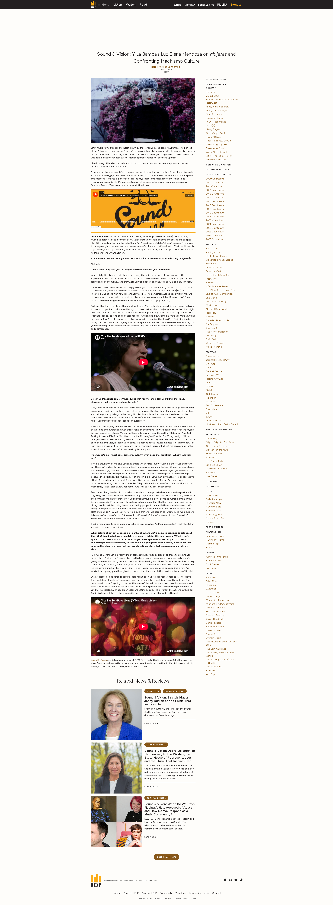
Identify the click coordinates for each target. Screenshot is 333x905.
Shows (209, 573)
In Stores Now (213, 502)
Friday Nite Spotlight (217, 110)
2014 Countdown (215, 197)
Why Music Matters (216, 159)
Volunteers (181, 893)
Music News (212, 495)
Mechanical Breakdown (217, 600)
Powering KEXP (214, 532)
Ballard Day (211, 438)
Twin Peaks (211, 339)
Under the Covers (215, 343)
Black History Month (216, 256)
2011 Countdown (214, 186)
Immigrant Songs (214, 118)
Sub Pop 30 (212, 328)
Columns (211, 88)
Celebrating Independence (219, 259)
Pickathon (211, 397)
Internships (195, 893)
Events (177, 5)
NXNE (209, 390)
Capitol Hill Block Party (217, 359)
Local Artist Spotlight (217, 301)
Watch (131, 4)
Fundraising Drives (215, 536)
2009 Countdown (215, 178)
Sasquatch (211, 409)
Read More (150, 723)
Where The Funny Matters (219, 155)
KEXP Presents (213, 510)
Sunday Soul (212, 634)
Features (211, 244)
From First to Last (215, 267)
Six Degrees (212, 324)
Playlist (222, 4)
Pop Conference (214, 405)
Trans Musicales (214, 420)
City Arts (210, 363)
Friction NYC (212, 375)
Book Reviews (213, 564)
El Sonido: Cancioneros (219, 170)
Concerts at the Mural (217, 449)
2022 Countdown (215, 227)
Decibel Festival (214, 371)
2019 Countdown (215, 216)
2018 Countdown (215, 212)
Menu (105, 4)
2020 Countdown (215, 220)
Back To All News (166, 856)
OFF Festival (212, 394)
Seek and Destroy (215, 615)
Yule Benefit (212, 476)
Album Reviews (214, 560)
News (209, 491)
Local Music (212, 481)
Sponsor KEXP (149, 893)
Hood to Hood (214, 453)
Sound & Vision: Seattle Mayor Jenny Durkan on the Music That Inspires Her (167, 701)
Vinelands (211, 670)
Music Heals (212, 305)
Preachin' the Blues (215, 611)
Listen (117, 4)
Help (194, 899)
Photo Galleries (214, 527)
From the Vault (213, 271)
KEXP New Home (215, 539)
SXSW (209, 416)
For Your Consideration (219, 429)
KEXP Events (212, 434)
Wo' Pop (210, 674)
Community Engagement (219, 165)
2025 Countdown (215, 239)
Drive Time (211, 581)
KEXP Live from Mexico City (220, 290)
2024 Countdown (215, 235)
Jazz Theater (212, 592)
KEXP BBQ (211, 457)
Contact (216, 893)
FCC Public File (181, 899)
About (117, 893)
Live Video (211, 297)
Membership (212, 543)
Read (143, 4)
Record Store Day (215, 518)
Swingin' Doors (213, 637)
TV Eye (210, 521)
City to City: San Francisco (220, 442)
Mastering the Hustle (216, 468)
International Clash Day (217, 275)
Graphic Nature (214, 114)
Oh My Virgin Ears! (215, 133)
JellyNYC (210, 382)
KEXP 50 (210, 282)
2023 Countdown (215, 231)
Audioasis (211, 577)
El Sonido (211, 585)
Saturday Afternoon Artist (219, 320)
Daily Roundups (214, 499)
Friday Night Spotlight (217, 106)
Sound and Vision (172, 67)
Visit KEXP (190, 5)
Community (166, 893)
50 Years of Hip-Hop (216, 84)
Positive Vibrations (215, 607)
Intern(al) (210, 125)
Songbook (211, 472)
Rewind (210, 316)
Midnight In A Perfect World (220, 603)
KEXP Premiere (213, 506)
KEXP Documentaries (217, 286)
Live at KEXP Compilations (219, 293)
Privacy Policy (163, 899)
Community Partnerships (218, 446)
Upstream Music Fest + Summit (222, 424)
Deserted (210, 92)
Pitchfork (210, 401)
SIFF (208, 412)
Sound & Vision (99, 660)
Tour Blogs (211, 335)
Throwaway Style (215, 148)
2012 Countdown (215, 190)
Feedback (211, 263)
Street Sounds (213, 630)
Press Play (211, 312)
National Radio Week (217, 309)
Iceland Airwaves (214, 378)
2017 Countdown (215, 209)
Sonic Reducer (213, 622)
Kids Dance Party (214, 461)
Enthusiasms (212, 95)
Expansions (211, 588)
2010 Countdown (215, 182)
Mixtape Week (213, 486)
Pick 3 (209, 547)
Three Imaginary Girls (216, 144)
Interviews (157, 67)
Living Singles (213, 129)
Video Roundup (214, 346)
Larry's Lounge (213, 596)
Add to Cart (212, 248)
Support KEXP (131, 893)
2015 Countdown (215, 201)
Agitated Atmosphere (217, 556)
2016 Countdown (215, 205)
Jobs (206, 893)
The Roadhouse (214, 666)
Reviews (210, 553)
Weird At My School (216, 152)
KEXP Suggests (214, 514)
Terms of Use (145, 899)
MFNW (209, 386)
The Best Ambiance (216, 648)
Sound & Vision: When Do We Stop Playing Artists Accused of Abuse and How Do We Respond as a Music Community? (169, 809)
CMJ (208, 367)
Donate (236, 4)
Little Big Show (214, 464)
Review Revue (213, 136)
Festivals (211, 352)
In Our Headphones (216, 121)
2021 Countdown (215, 224)
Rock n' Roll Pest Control (218, 140)
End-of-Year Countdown (219, 175)
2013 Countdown (215, 193)
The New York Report (217, 331)
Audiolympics (213, 252)
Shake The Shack (214, 619)
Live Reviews (212, 568)
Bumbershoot (213, 356)
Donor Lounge (206, 5)
